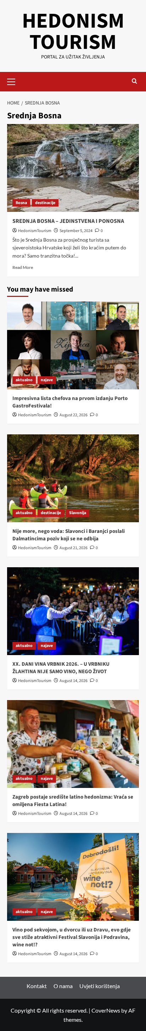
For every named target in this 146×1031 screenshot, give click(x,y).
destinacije (45, 203)
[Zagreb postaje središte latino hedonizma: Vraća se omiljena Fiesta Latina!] (73, 744)
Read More (22, 267)
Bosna (21, 203)
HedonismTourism (34, 231)
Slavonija (77, 513)
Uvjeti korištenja (99, 985)
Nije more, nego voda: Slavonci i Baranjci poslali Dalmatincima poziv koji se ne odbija (68, 535)
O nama (63, 985)
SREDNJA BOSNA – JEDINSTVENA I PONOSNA (68, 221)
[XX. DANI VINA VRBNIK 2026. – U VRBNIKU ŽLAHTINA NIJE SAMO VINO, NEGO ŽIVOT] (73, 611)
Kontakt (37, 985)
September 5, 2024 (76, 231)
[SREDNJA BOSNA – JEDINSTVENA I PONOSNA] (73, 168)
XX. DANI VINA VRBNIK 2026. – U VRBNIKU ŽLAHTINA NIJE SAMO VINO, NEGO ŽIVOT (61, 667)
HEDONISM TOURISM (73, 31)
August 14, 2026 (74, 681)
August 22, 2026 (74, 415)
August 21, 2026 (74, 548)
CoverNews (105, 1010)
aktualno (24, 380)
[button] (14, 81)
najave (47, 380)
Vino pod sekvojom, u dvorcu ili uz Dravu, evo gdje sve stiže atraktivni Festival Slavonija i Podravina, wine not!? (71, 937)
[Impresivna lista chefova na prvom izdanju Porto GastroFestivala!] (73, 345)
